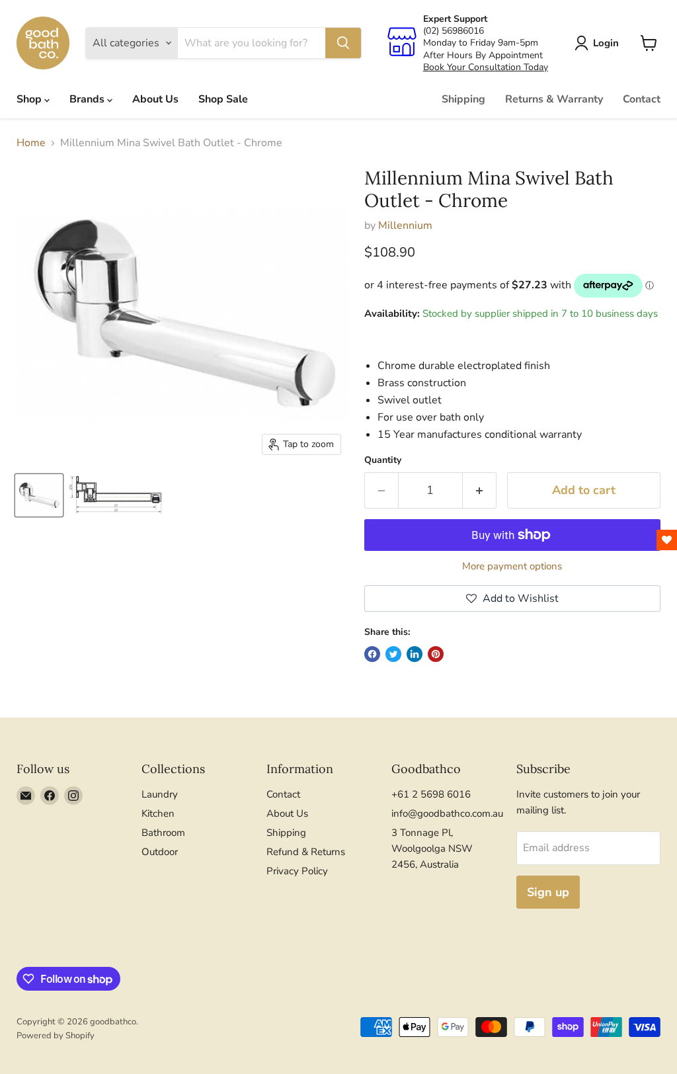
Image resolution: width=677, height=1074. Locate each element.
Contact (641, 99)
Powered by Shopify (56, 1036)
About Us (155, 99)
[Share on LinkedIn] (414, 654)
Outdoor (159, 851)
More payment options (512, 566)
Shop (30, 99)
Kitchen (158, 813)
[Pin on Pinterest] (436, 654)
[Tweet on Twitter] (393, 654)
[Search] (343, 43)
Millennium (405, 225)
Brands (88, 99)
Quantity (382, 460)
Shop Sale (223, 99)
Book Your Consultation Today (485, 67)
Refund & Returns (305, 851)
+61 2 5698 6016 (431, 794)
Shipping (463, 99)
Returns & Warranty (554, 99)
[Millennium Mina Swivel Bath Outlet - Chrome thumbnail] (39, 495)
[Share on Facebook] (372, 654)
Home (31, 143)
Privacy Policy (297, 871)
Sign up (548, 892)
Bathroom (163, 832)
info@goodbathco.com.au (447, 813)
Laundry (159, 794)
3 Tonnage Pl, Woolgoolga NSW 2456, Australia (432, 848)
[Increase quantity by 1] (480, 490)
